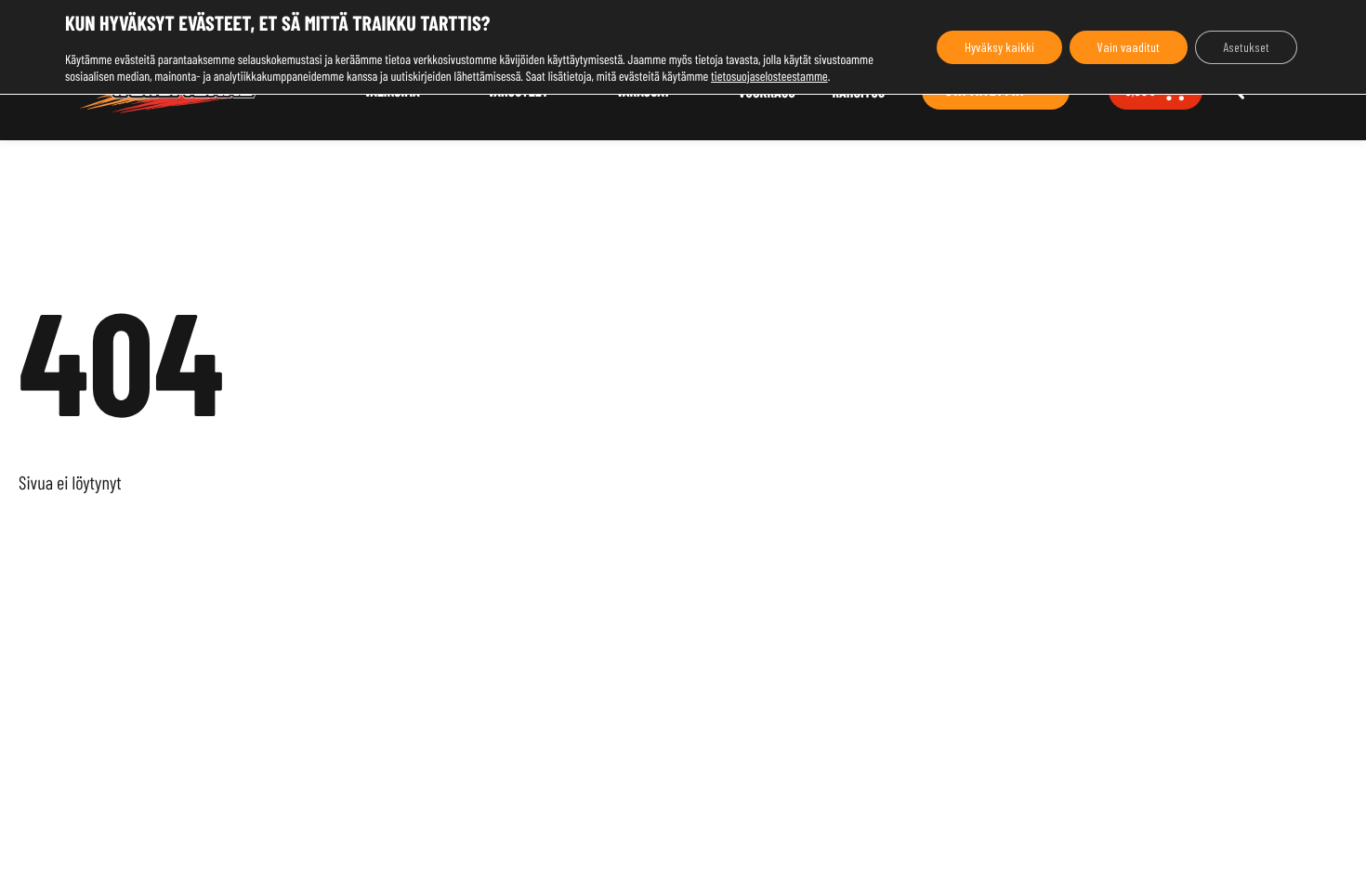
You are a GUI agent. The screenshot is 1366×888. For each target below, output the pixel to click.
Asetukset (1246, 47)
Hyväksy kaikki (999, 47)
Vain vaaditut (1128, 47)
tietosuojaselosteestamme (769, 76)
